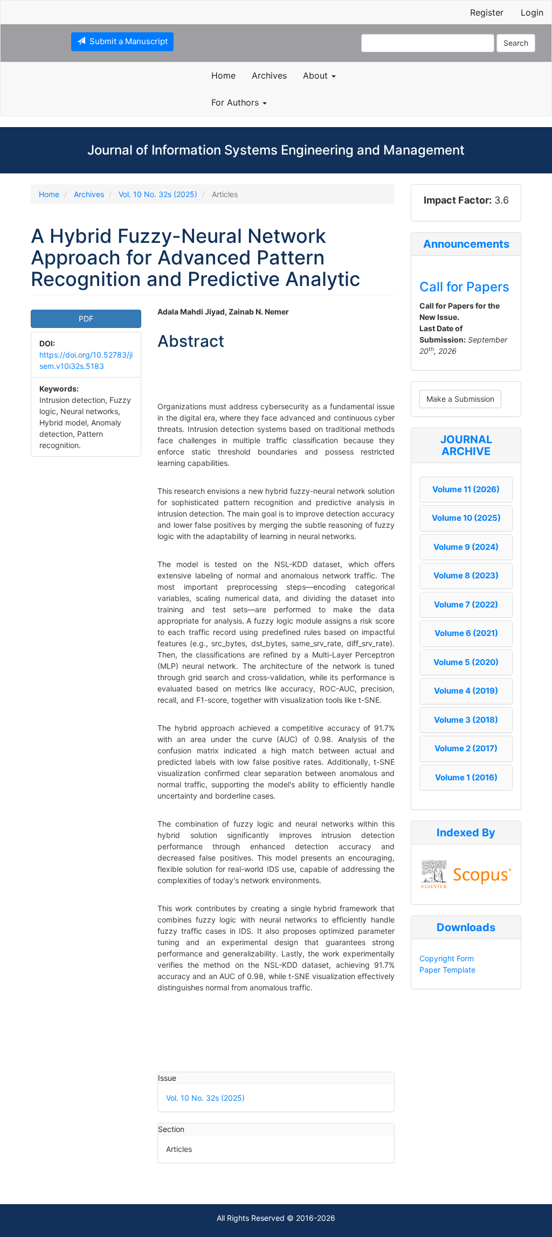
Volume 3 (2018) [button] (466, 720)
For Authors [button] (236, 102)
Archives (269, 75)
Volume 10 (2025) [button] (466, 518)
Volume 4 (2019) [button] (466, 691)
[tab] (466, 489)
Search (515, 42)
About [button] (316, 75)
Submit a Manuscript (126, 41)
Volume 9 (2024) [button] (466, 547)
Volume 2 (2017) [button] (466, 748)
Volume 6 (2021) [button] (466, 633)
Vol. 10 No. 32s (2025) (158, 194)
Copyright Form (446, 958)
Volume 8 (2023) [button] (466, 575)
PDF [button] (86, 318)
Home (223, 75)
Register (486, 12)
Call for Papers (464, 287)
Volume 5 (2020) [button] (466, 662)
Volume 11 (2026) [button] (466, 489)
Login (532, 12)
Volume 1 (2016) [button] (466, 777)
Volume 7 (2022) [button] (466, 604)
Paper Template (447, 969)
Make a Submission (460, 398)
